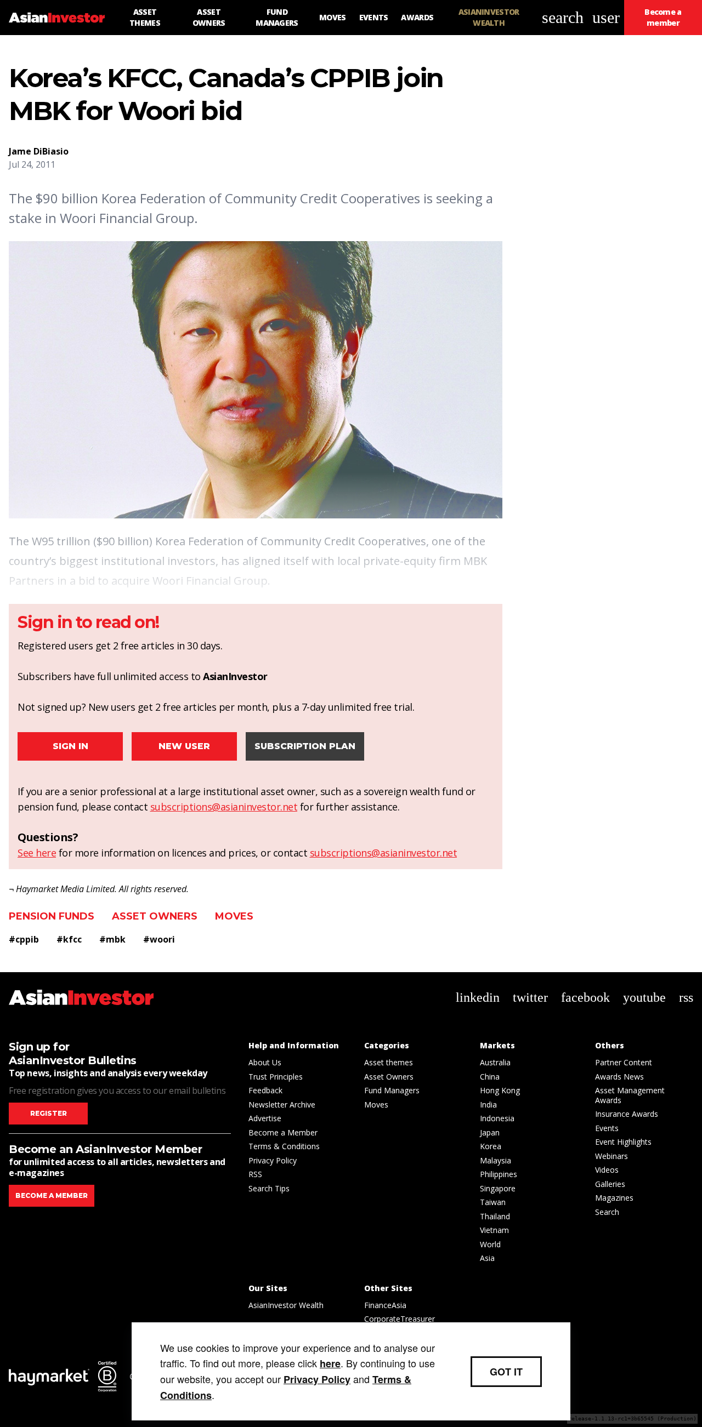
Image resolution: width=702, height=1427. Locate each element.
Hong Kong (500, 1090)
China (490, 1076)
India (488, 1104)
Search (607, 1212)
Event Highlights (623, 1142)
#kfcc (69, 939)
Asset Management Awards (630, 1095)
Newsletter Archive (281, 1104)
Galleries (610, 1184)
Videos (607, 1170)
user (606, 17)
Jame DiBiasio (39, 151)
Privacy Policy (272, 1160)
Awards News (619, 1076)
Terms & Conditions (284, 1146)
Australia (495, 1062)
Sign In (70, 746)
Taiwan (493, 1202)
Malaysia (495, 1160)
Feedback (265, 1090)
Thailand (495, 1216)
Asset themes (388, 1062)
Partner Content (623, 1062)
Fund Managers (392, 1090)
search (563, 17)
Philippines (498, 1174)
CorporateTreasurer (399, 1319)
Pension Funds (51, 916)
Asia (487, 1258)
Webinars (611, 1156)
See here (37, 852)
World (490, 1244)
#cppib (24, 939)
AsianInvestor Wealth (286, 1305)
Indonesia (497, 1118)
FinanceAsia (385, 1305)
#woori (159, 939)
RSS (255, 1174)
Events (607, 1128)
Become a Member (283, 1132)
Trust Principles (275, 1076)
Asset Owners (154, 916)
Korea (490, 1146)
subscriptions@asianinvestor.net (224, 806)
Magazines (614, 1197)
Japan (490, 1132)
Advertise (264, 1118)
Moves (234, 916)
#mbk (112, 939)
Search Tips (269, 1188)
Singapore (498, 1188)
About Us (264, 1062)
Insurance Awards (626, 1114)
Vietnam (494, 1230)
